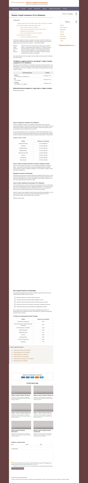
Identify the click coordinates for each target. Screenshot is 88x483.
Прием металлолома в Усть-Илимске (22, 350)
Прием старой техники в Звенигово (43, 395)
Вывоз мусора (63, 27)
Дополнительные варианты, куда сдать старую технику (28, 25)
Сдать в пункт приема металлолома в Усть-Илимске (31, 33)
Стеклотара (62, 36)
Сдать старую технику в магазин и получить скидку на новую (33, 29)
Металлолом (16, 8)
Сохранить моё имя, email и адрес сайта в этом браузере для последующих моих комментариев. (33, 466)
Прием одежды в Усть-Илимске (21, 354)
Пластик (23, 8)
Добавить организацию (54, 8)
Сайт (41, 444)
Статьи (61, 40)
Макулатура (37, 8)
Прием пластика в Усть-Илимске (21, 356)
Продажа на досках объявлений (27, 31)
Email (27, 444)
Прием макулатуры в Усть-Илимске (22, 352)
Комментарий (14, 448)
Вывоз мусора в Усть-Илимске (21, 360)
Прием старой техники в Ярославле (18, 431)
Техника (30, 8)
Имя (12, 444)
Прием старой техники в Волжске (20, 395)
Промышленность (66, 45)
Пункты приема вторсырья (37, 3)
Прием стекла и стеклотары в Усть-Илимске (24, 358)
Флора (75, 45)
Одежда (44, 8)
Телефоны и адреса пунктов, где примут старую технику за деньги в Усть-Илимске (34, 23)
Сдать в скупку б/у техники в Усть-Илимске (29, 27)
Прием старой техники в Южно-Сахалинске (42, 431)
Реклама (65, 8)
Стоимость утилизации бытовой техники (29, 36)
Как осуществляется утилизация (24, 35)
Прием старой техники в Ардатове (21, 412)
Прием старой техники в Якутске (43, 412)
